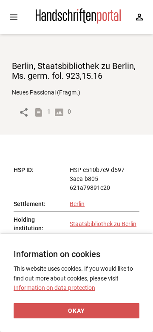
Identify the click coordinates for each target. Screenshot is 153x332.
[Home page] (78, 21)
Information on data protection (54, 287)
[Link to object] (23, 112)
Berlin (77, 203)
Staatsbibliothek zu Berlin (103, 223)
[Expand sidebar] (13, 17)
